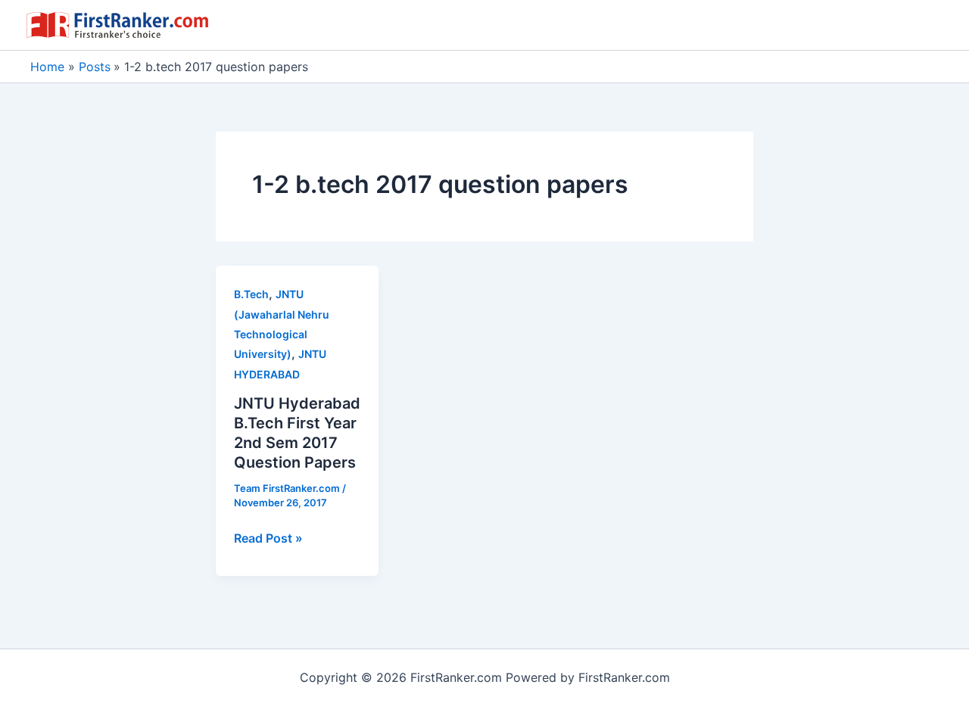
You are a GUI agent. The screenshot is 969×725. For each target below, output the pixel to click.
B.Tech (251, 294)
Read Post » (268, 539)
